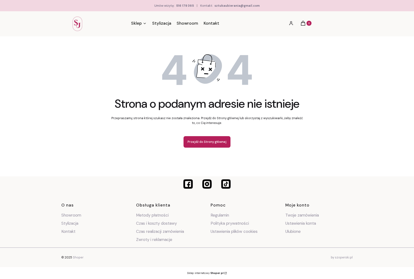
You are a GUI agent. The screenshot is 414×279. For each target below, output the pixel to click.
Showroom (71, 215)
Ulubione (293, 231)
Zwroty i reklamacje (154, 239)
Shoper (78, 257)
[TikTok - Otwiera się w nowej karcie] (226, 184)
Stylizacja (69, 223)
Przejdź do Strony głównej (207, 142)
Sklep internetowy (205, 273)
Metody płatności (152, 215)
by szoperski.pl (342, 257)
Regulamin (220, 215)
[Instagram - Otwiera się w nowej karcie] (207, 184)
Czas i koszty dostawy (156, 223)
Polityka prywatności (230, 223)
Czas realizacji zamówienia (160, 231)
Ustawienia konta (300, 223)
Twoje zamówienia (302, 215)
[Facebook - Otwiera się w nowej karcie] (188, 184)
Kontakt (68, 231)
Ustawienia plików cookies (235, 231)
